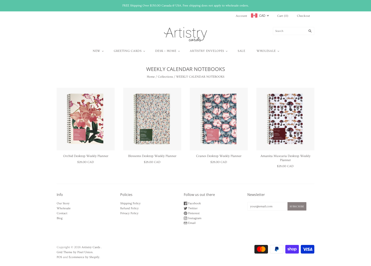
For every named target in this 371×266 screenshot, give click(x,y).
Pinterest (193, 213)
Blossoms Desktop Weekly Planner (152, 156)
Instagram (194, 218)
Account (241, 16)
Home (151, 76)
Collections (165, 76)
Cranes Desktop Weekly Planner (219, 156)
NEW (96, 51)
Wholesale (266, 51)
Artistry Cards (91, 247)
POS (59, 257)
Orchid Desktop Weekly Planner (85, 156)
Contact (62, 213)
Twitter (192, 208)
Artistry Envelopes (207, 51)
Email (191, 223)
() (282, 16)
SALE (241, 51)
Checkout (303, 16)
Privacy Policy (129, 213)
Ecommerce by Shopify (84, 257)
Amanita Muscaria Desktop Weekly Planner (285, 158)
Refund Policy (129, 208)
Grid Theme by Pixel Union (75, 252)
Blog (59, 218)
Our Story (63, 203)
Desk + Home (165, 51)
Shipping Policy (130, 203)
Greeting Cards (128, 51)
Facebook (194, 203)
